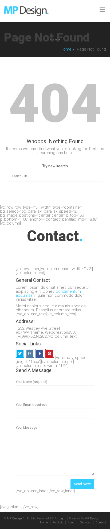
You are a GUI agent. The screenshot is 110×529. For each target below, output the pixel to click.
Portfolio (58, 522)
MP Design (14, 518)
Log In (62, 518)
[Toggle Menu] (102, 10)
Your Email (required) (31, 405)
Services (85, 522)
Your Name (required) (31, 382)
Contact (101, 522)
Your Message (26, 427)
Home (66, 49)
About (72, 522)
